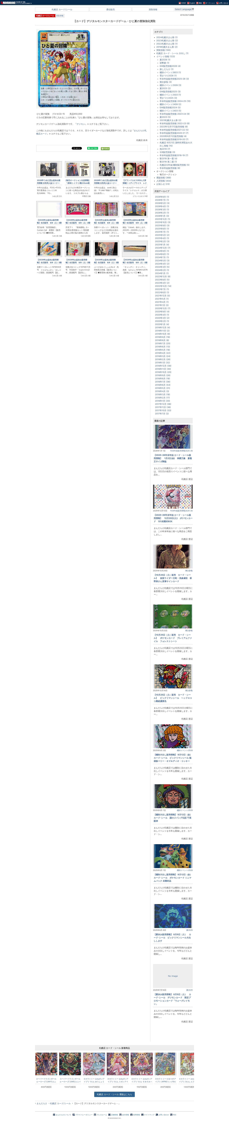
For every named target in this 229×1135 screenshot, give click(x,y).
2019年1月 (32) (162, 362)
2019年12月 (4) (162, 327)
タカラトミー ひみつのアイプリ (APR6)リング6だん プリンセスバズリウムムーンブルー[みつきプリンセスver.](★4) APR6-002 (165, 1080)
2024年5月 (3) (162, 260)
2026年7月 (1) (162, 200)
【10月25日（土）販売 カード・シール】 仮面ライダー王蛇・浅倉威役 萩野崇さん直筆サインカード (173, 578)
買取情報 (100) (163, 50)
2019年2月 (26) (162, 359)
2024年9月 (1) (162, 251)
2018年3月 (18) (162, 394)
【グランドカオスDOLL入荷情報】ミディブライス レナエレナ (135, 183)
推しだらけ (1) (166, 69)
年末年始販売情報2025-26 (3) (174, 78)
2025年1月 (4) (162, 244)
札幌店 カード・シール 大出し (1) (172, 53)
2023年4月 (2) (162, 283)
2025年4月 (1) (162, 238)
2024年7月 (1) (162, 257)
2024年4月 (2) (162, 263)
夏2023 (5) (165, 117)
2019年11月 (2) (162, 330)
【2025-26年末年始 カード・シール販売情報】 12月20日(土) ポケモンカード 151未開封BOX (173, 518)
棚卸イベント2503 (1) (170, 94)
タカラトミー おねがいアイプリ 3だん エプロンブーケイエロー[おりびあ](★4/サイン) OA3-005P (189, 1080)
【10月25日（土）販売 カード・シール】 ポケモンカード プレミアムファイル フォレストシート (173, 637)
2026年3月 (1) (162, 209)
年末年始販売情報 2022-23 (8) (175, 123)
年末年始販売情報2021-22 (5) (174, 129)
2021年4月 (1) (162, 302)
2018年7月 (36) (162, 381)
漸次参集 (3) (166, 82)
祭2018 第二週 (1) (168, 161)
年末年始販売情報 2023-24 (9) (175, 114)
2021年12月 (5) (162, 295)
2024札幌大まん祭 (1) (167, 37)
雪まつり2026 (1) (168, 75)
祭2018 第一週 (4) (168, 158)
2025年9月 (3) (162, 225)
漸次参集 (189, 570)
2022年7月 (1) (162, 289)
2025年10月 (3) (162, 222)
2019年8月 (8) (162, 340)
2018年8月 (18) (162, 378)
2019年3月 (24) (162, 356)
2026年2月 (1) (162, 212)
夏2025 (189, 930)
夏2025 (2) (165, 88)
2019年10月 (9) (162, 334)
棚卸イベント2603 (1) (170, 72)
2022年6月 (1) (162, 292)
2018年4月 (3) (162, 391)
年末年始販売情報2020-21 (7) (174, 133)
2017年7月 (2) (162, 413)
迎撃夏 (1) (164, 63)
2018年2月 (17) (162, 397)
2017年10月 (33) (163, 410)
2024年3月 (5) (162, 267)
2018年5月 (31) (162, 388)
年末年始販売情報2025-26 (181, 451)
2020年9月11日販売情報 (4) (173, 136)
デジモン (81, 124)
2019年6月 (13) (162, 346)
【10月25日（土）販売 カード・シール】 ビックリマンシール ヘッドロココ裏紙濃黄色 (173, 697)
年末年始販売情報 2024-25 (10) (175, 101)
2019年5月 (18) (162, 349)
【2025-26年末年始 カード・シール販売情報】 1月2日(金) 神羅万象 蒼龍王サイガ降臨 (173, 458)
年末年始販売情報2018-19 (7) (174, 155)
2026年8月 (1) (162, 196)
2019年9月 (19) (162, 337)
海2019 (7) (165, 149)
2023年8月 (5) (162, 279)
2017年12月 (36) (163, 404)
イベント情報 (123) (165, 56)
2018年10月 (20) (163, 372)
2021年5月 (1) (162, 298)
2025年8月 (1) (162, 228)
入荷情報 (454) (163, 180)
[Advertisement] (92, 323)
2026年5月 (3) (162, 203)
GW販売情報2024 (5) (170, 107)
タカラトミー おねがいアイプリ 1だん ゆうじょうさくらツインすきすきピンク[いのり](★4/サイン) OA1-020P (93, 1080)
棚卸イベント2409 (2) (170, 104)
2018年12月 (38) (163, 365)
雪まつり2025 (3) (168, 98)
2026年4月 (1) (162, 206)
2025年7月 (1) (162, 232)
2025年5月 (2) (162, 235)
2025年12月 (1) (162, 219)
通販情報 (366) (163, 177)
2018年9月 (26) (162, 375)
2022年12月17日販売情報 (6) (174, 126)
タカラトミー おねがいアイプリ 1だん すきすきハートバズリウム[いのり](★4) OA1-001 (141, 1080)
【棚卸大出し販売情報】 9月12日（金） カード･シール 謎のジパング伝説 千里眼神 (174, 817)
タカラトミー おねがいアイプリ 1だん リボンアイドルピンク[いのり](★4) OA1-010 (117, 1080)
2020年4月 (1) (162, 314)
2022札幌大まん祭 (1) (167, 43)
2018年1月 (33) (162, 401)
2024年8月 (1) (162, 254)
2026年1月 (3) (162, 216)
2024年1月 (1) (162, 273)
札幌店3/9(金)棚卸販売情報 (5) (175, 165)
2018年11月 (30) (163, 369)
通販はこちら (114, 1094)
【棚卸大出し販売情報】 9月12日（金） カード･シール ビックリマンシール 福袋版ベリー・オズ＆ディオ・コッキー (174, 757)
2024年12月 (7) (162, 247)
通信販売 (110, 9)
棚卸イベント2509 (185, 750)
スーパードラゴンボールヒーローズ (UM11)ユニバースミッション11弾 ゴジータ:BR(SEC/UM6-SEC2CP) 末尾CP (46, 1080)
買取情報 (153, 9)
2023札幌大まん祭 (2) (167, 40)
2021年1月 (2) (162, 305)
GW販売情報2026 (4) (170, 66)
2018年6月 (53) (162, 385)
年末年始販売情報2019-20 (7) (174, 139)
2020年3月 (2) (162, 318)
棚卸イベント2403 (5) (170, 110)
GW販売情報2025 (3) (170, 91)
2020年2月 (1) (162, 321)
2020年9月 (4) (162, 311)
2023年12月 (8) (162, 276)
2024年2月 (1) (162, 270)
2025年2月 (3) (162, 241)
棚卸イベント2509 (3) (170, 85)
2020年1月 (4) (162, 324)
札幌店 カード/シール (62, 9)
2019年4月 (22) (162, 353)
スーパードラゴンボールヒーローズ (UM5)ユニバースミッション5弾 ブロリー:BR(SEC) (70, 1080)
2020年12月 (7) (162, 308)
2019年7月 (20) (162, 343)
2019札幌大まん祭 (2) (167, 47)
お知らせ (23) (163, 184)
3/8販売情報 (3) (167, 152)
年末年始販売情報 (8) (170, 168)
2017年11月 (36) (163, 407)
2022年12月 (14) (163, 286)
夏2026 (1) (165, 59)
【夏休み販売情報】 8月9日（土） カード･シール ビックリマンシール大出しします (172, 937)
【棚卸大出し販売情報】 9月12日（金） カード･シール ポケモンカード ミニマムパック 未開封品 (174, 877)
